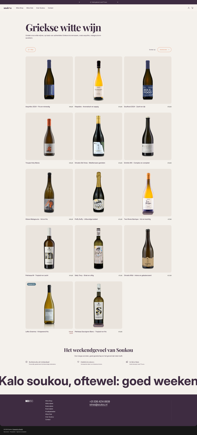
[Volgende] (117, 2)
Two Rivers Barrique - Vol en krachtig (137, 219)
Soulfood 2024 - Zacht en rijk (134, 107)
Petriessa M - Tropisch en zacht (37, 275)
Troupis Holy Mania (32, 163)
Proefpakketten (50, 411)
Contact (47, 419)
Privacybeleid (12, 431)
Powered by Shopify (18, 429)
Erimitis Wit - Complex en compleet (137, 163)
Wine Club (48, 414)
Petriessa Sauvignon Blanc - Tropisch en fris (90, 332)
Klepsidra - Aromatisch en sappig (87, 107)
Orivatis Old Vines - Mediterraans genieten (90, 163)
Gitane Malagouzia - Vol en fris (37, 219)
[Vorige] (79, 2)
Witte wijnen (49, 403)
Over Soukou (49, 417)
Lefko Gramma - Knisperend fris (37, 332)
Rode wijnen (49, 406)
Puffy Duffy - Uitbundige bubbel (86, 219)
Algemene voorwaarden (21, 431)
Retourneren (6, 431)
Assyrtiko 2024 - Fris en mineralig (38, 107)
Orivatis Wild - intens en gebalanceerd (137, 275)
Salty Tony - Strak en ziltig (84, 275)
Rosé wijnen (49, 409)
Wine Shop (48, 401)
